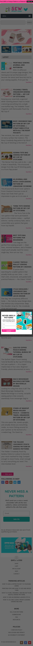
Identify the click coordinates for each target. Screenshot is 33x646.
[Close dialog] (31, 313)
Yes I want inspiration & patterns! (8, 330)
